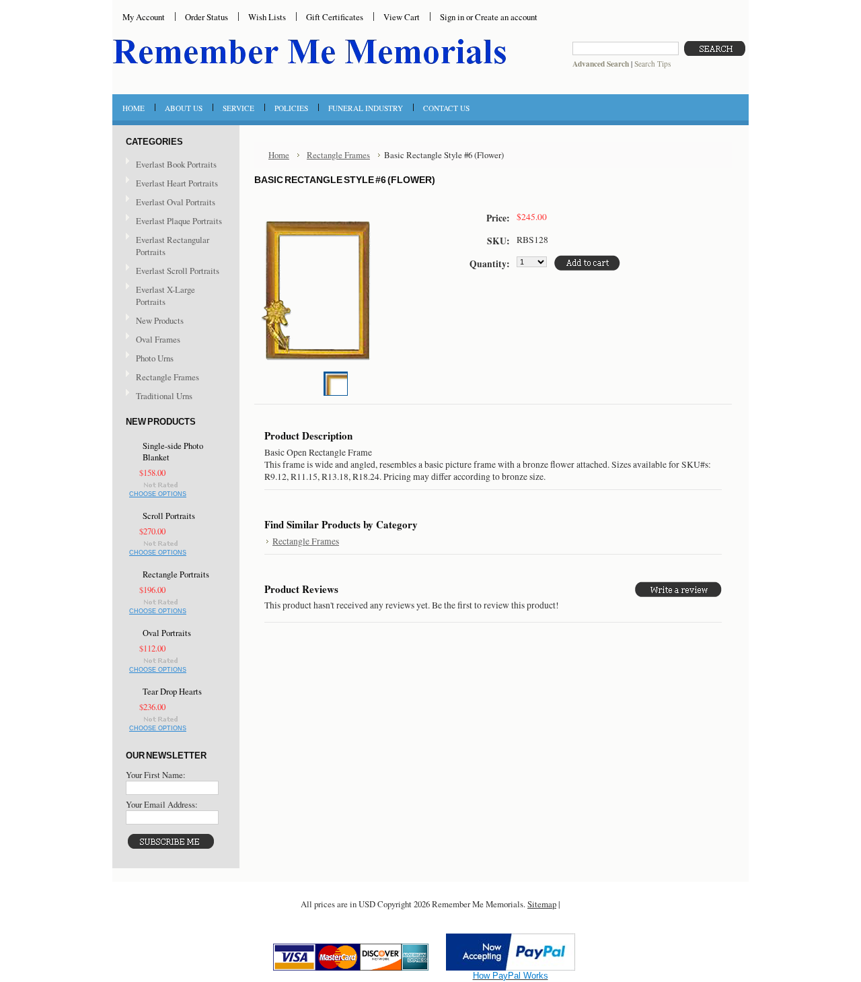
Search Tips (652, 64)
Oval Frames (158, 339)
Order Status (206, 17)
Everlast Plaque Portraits (179, 221)
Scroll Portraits (169, 516)
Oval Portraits (167, 633)
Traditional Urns (164, 396)
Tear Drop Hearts (172, 691)
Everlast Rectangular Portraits (172, 246)
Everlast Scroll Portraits (177, 271)
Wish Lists (267, 17)
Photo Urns (155, 358)
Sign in (452, 17)
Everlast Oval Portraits (175, 202)
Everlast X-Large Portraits (165, 295)
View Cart (401, 17)
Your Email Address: (162, 804)
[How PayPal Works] (510, 967)
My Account (143, 17)
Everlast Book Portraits (176, 164)
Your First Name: (156, 775)
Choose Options (157, 494)
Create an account (506, 17)
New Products (160, 320)
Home (278, 155)
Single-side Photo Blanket (173, 451)
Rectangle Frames (167, 377)
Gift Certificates (334, 17)
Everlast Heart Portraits (177, 183)
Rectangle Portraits (176, 574)
